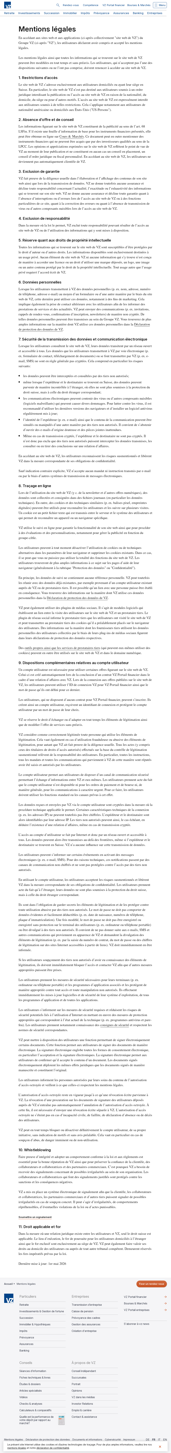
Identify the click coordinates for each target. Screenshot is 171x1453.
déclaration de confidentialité (52, 1447)
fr (153, 1439)
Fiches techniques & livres (34, 1377)
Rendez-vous (71, 5)
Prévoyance (101, 13)
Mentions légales (13, 1439)
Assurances (121, 13)
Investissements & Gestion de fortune (41, 1311)
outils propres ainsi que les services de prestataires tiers (62, 647)
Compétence (91, 5)
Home (8, 1298)
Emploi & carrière (82, 1410)
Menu (162, 5)
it (159, 1439)
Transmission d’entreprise (87, 1304)
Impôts (85, 13)
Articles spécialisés (30, 1390)
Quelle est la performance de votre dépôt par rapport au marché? (36, 1420)
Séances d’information (32, 1371)
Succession (51, 13)
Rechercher (57, 5)
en (165, 1439)
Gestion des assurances (86, 1324)
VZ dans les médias (83, 1397)
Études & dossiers (30, 1384)
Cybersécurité (113, 1439)
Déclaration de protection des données (48, 1439)
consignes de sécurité (114, 1025)
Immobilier (70, 13)
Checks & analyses (30, 1403)
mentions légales (16, 1447)
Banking (138, 13)
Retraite (9, 13)
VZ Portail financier (114, 5)
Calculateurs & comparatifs (35, 1410)
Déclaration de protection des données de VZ (77, 597)
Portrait (76, 1384)
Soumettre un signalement (35, 1217)
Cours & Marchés (71, 136)
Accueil (8, 1283)
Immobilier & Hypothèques (34, 1324)
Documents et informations (87, 1439)
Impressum (129, 1439)
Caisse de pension (82, 1311)
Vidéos (23, 1397)
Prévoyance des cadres (86, 1317)
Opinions (77, 1390)
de (147, 1439)
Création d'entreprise (84, 1331)
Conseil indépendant (84, 1371)
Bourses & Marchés (139, 5)
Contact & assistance (84, 1416)
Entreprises (154, 13)
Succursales (79, 1377)
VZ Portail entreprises (142, 1310)
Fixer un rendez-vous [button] (151, 1283)
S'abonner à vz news (136, 1324)
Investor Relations (82, 1403)
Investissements (29, 13)
